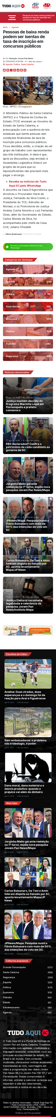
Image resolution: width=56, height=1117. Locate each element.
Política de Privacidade (28, 1113)
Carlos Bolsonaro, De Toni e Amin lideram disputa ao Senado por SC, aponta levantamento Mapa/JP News (28, 565)
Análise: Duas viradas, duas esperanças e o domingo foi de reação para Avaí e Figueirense (25, 695)
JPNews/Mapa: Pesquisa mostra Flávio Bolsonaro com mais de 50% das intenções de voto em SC (27, 525)
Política (17, 64)
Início (5, 27)
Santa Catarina (27, 64)
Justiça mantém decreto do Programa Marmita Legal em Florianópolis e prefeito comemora (25, 405)
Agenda (15, 27)
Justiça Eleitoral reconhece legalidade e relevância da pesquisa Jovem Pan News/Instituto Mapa (24, 605)
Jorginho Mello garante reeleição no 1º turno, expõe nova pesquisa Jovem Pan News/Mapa (28, 487)
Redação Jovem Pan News (21, 58)
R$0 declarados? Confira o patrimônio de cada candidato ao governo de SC (28, 447)
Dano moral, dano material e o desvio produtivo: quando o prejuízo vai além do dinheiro (24, 789)
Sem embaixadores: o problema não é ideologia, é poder (25, 742)
